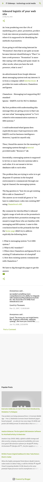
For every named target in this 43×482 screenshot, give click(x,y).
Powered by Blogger (22, 479)
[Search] (40, 3)
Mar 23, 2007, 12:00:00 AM (19, 308)
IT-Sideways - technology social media (21, 3)
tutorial (30, 148)
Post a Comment (9, 329)
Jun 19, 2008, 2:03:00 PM (19, 324)
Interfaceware (30, 81)
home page (10, 231)
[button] (4, 21)
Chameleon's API (15, 204)
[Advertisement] (21, 358)
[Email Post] (4, 274)
